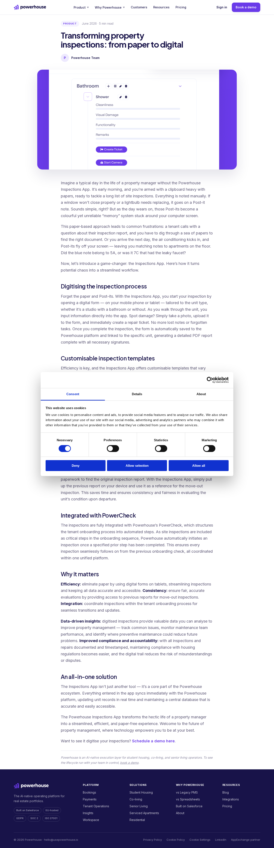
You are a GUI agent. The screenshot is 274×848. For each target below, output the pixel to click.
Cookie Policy (176, 839)
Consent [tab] (72, 394)
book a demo (129, 762)
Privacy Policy (152, 839)
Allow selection (137, 465)
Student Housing (141, 792)
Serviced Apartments (144, 813)
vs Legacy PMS (187, 792)
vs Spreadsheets (188, 799)
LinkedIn (220, 839)
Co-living (136, 799)
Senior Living (139, 806)
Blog (225, 792)
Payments (90, 799)
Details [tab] (137, 394)
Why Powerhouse (110, 7)
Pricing (181, 7)
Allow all (198, 465)
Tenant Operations (96, 806)
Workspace (91, 820)
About (180, 813)
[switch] (113, 448)
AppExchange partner (245, 839)
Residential (137, 820)
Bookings (89, 792)
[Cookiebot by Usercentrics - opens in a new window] (210, 380)
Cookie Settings (199, 839)
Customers (139, 7)
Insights (88, 813)
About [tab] (201, 394)
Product (81, 7)
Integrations (230, 799)
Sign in (221, 7)
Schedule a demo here (153, 741)
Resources (161, 7)
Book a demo (246, 7)
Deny (75, 465)
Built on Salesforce (189, 806)
